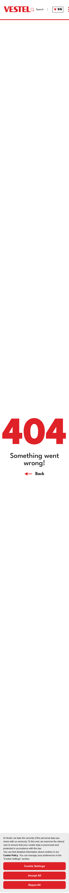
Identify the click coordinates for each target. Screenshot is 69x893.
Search (40, 9)
